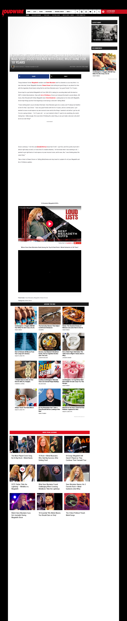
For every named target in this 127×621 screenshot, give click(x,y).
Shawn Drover (46, 85)
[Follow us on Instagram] (86, 12)
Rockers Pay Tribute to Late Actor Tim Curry (105, 39)
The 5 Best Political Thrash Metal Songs (75, 514)
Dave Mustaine (50, 82)
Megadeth (35, 82)
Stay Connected (81, 15)
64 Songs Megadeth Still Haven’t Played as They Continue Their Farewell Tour (76, 458)
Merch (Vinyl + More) (68, 15)
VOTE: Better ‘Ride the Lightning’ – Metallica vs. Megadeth (20, 486)
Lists (34, 11)
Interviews (49, 11)
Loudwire (69, 243)
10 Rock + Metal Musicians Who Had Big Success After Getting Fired (48, 458)
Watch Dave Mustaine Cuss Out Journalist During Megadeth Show (21, 515)
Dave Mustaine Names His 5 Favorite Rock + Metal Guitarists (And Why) (76, 486)
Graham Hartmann (19, 66)
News (28, 11)
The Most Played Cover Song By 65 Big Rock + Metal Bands (22, 457)
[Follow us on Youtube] (90, 12)
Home (27, 15)
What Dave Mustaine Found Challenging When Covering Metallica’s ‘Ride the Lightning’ (49, 486)
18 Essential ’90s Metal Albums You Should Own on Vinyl (50, 514)
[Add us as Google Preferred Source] (82, 12)
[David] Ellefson (42, 147)
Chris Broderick (50, 98)
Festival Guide (56, 15)
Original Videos (59, 11)
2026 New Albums (36, 15)
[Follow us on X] (99, 12)
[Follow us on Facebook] (95, 12)
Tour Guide (47, 15)
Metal (26, 300)
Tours (41, 11)
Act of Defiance (46, 95)
